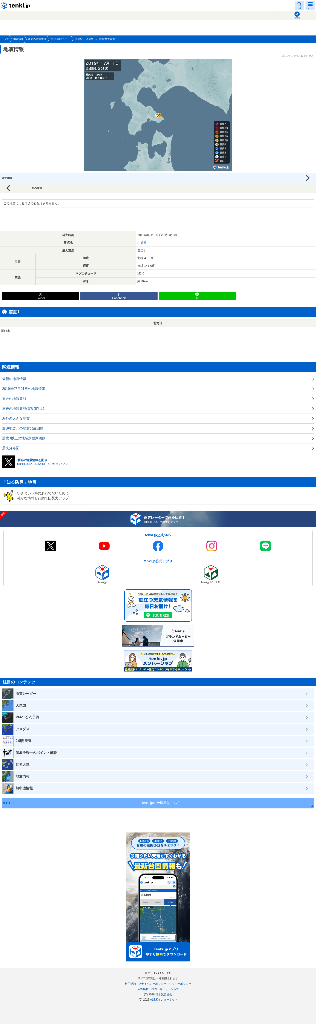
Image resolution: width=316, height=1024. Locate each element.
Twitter (40, 298)
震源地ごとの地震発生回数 (22, 428)
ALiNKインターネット (164, 999)
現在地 (297, 18)
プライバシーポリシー (152, 983)
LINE (197, 298)
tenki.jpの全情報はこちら (161, 803)
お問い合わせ (159, 989)
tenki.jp (16, 5)
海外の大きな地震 (16, 418)
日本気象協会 (163, 994)
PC (169, 973)
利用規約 (130, 983)
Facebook (119, 298)
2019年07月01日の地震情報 (23, 389)
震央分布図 (10, 448)
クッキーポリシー (180, 983)
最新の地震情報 (14, 379)
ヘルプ (174, 989)
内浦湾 (141, 242)
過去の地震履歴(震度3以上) (23, 408)
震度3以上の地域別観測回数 (23, 438)
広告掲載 (143, 989)
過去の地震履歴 (14, 398)
